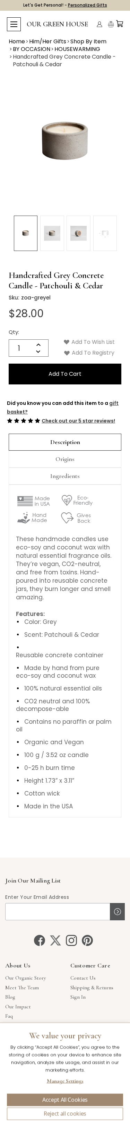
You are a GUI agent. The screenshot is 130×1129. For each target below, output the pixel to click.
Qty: (14, 332)
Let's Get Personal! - (65, 5)
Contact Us (83, 978)
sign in (78, 997)
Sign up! (117, 911)
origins (65, 459)
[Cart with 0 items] (119, 23)
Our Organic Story (25, 978)
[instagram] (71, 940)
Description (65, 442)
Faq (9, 1016)
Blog (10, 997)
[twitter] (55, 940)
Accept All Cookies (65, 1100)
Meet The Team (22, 987)
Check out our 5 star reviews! (78, 420)
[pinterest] (87, 940)
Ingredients (65, 476)
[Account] (99, 24)
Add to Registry (92, 353)
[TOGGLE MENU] (14, 24)
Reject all (65, 1114)
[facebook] (39, 940)
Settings (65, 1082)
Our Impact (18, 1007)
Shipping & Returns (91, 987)
